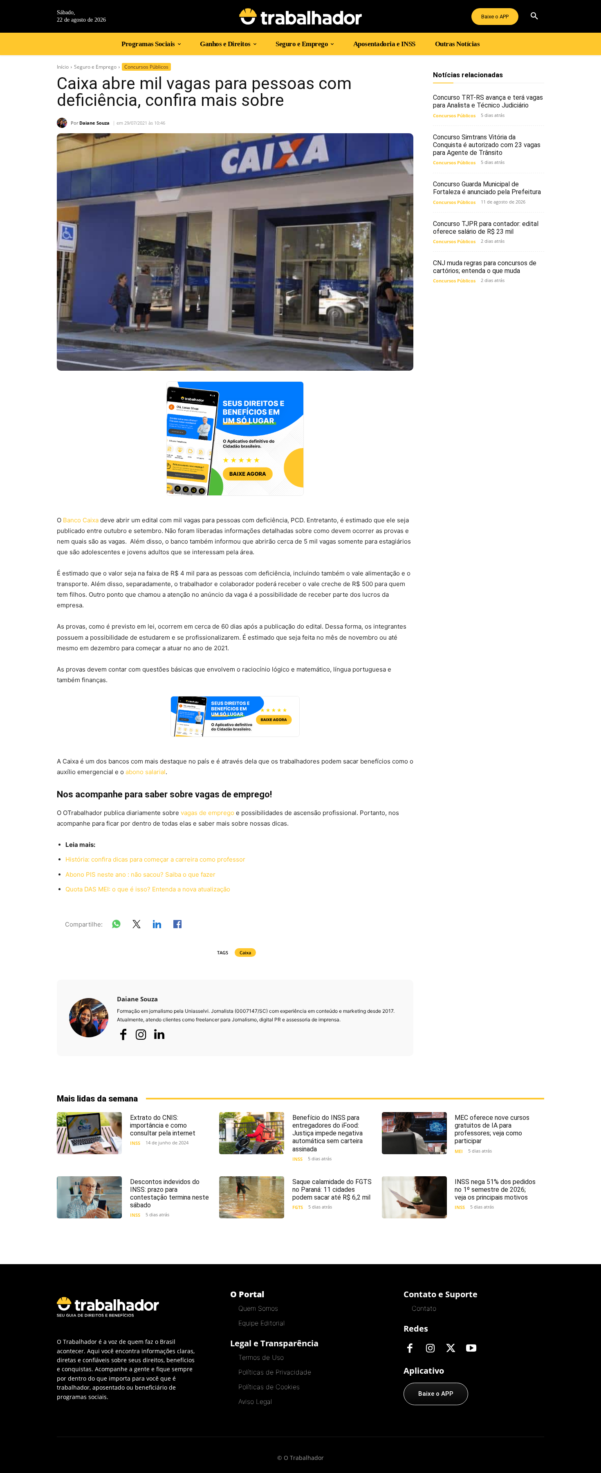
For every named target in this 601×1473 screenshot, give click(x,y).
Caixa (245, 952)
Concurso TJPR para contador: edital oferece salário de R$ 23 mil (485, 227)
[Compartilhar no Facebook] (177, 925)
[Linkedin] (159, 1035)
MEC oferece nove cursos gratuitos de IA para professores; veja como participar (492, 1129)
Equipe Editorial (261, 1323)
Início (63, 66)
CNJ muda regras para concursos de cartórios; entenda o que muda (484, 267)
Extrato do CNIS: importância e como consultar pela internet (162, 1125)
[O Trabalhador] (300, 16)
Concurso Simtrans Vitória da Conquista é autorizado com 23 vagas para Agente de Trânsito (486, 145)
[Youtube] (471, 1349)
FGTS (297, 1207)
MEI (459, 1151)
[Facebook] (123, 1034)
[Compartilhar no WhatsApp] (116, 926)
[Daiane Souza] (64, 123)
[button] (534, 16)
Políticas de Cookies (269, 1387)
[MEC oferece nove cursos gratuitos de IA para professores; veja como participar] (414, 1133)
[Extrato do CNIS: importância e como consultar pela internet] (89, 1133)
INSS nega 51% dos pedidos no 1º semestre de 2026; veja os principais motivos (495, 1189)
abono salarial (146, 772)
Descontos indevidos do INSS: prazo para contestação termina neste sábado (169, 1193)
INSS (135, 1143)
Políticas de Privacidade (274, 1372)
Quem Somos (258, 1308)
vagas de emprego (207, 813)
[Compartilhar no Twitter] (136, 925)
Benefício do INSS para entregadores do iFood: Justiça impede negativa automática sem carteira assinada (327, 1133)
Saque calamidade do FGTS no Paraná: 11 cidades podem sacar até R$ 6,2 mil (332, 1189)
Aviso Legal (255, 1401)
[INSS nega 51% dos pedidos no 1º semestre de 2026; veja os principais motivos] (414, 1197)
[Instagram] (141, 1034)
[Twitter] (450, 1349)
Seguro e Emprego (95, 66)
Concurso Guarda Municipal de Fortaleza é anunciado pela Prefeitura (487, 188)
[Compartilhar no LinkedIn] (157, 925)
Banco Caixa (81, 520)
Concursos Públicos (146, 66)
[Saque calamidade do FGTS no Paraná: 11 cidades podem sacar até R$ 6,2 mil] (251, 1197)
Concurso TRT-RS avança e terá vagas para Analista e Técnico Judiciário (488, 101)
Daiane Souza (94, 123)
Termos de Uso (261, 1357)
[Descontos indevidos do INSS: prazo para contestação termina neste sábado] (89, 1197)
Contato (424, 1308)
